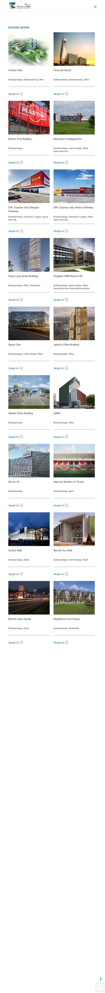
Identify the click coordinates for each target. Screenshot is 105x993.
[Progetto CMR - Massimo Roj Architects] (19, 5)
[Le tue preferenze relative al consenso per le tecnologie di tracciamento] (100, 979)
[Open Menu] (95, 7)
